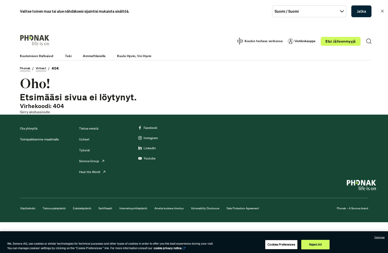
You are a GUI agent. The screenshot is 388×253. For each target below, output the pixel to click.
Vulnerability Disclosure (205, 208)
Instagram (151, 138)
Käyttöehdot (27, 208)
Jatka (361, 11)
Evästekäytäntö (82, 208)
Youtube (150, 158)
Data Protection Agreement (243, 208)
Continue (379, 237)
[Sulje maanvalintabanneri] (382, 11)
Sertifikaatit (105, 208)
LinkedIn (150, 148)
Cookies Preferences (281, 244)
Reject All (315, 244)
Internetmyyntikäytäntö (133, 208)
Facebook (150, 128)
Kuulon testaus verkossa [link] (263, 41)
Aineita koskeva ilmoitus (169, 208)
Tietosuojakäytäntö (54, 208)
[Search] (368, 41)
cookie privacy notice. (168, 248)
